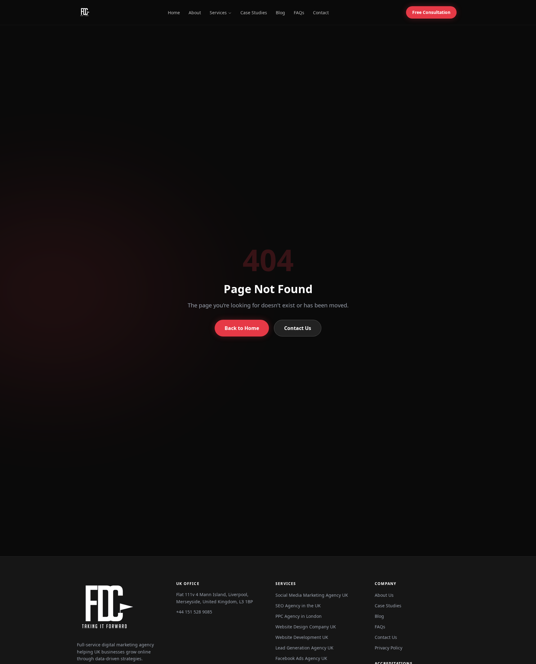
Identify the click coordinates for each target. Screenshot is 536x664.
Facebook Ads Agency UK (301, 658)
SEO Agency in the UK (298, 606)
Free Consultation (431, 12)
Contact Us (297, 328)
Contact (321, 12)
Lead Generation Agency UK (304, 648)
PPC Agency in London (298, 616)
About (195, 12)
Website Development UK (301, 637)
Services (218, 12)
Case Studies (253, 12)
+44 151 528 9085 (194, 612)
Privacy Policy (388, 648)
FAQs (299, 12)
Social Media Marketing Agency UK (311, 595)
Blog (280, 12)
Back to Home (242, 328)
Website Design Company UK (305, 627)
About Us (384, 595)
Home (174, 12)
